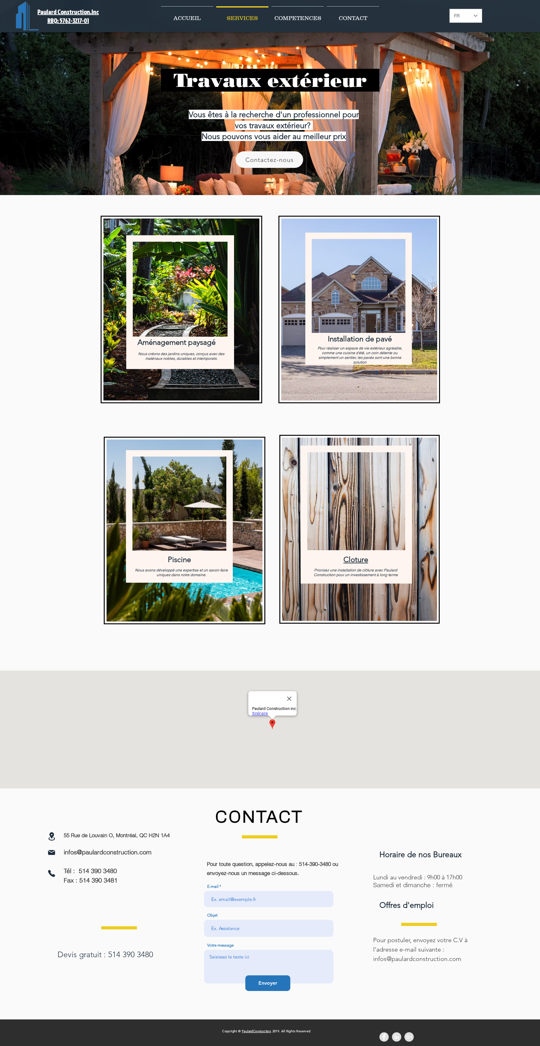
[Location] (51, 836)
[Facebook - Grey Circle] (384, 1037)
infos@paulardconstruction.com (108, 852)
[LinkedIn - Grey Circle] (396, 1037)
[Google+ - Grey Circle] (409, 1037)
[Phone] (51, 873)
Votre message (220, 945)
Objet (212, 915)
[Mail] (51, 852)
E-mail (212, 886)
